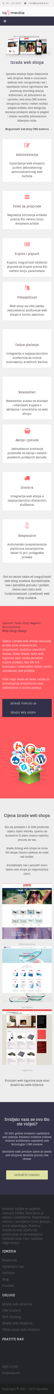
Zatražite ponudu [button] (27, 1175)
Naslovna (9, 1260)
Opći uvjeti (10, 1366)
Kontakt (8, 1285)
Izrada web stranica (17, 1304)
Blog (5, 1279)
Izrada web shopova (17, 1323)
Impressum (11, 1373)
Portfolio (8, 1273)
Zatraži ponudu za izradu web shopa (23, 708)
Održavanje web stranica (21, 1329)
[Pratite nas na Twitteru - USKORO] (12, 1348)
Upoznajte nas (13, 1266)
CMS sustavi (11, 1310)
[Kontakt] (27, 763)
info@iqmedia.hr (39, 3)
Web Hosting (11, 1317)
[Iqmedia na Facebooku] (4, 1348)
